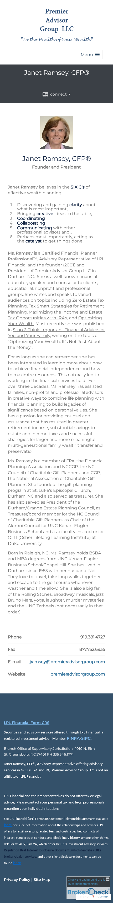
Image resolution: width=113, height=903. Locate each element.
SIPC (86, 738)
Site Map (42, 879)
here (8, 825)
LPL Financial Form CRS (26, 722)
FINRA (73, 738)
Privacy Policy (17, 879)
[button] (90, 54)
